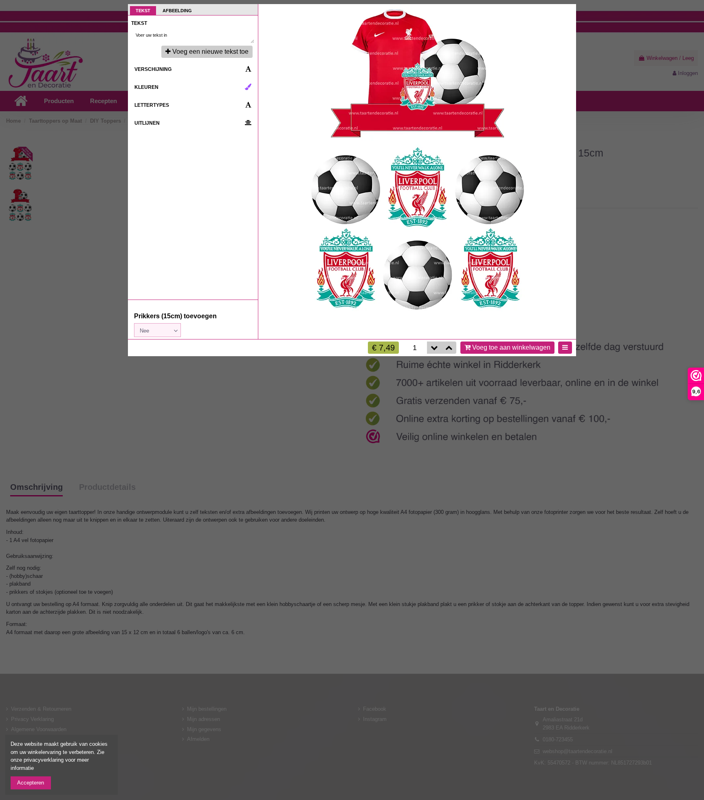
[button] (449, 348)
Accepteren (30, 783)
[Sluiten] (566, 13)
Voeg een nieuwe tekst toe (210, 51)
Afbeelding (177, 10)
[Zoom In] (566, 31)
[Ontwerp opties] (565, 348)
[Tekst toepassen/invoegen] (246, 35)
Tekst (143, 10)
